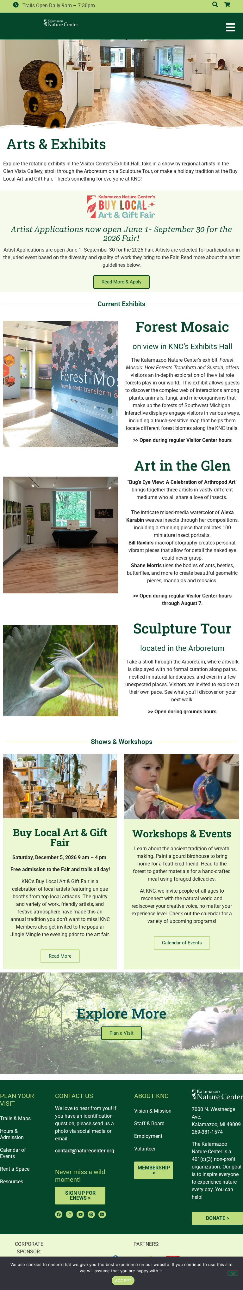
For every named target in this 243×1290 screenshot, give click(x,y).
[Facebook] (58, 1214)
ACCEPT (123, 1280)
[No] (232, 1273)
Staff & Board (149, 1124)
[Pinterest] (91, 1214)
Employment (148, 1136)
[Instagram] (69, 1214)
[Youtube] (80, 1214)
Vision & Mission (152, 1111)
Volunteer (144, 1149)
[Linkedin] (102, 1214)
